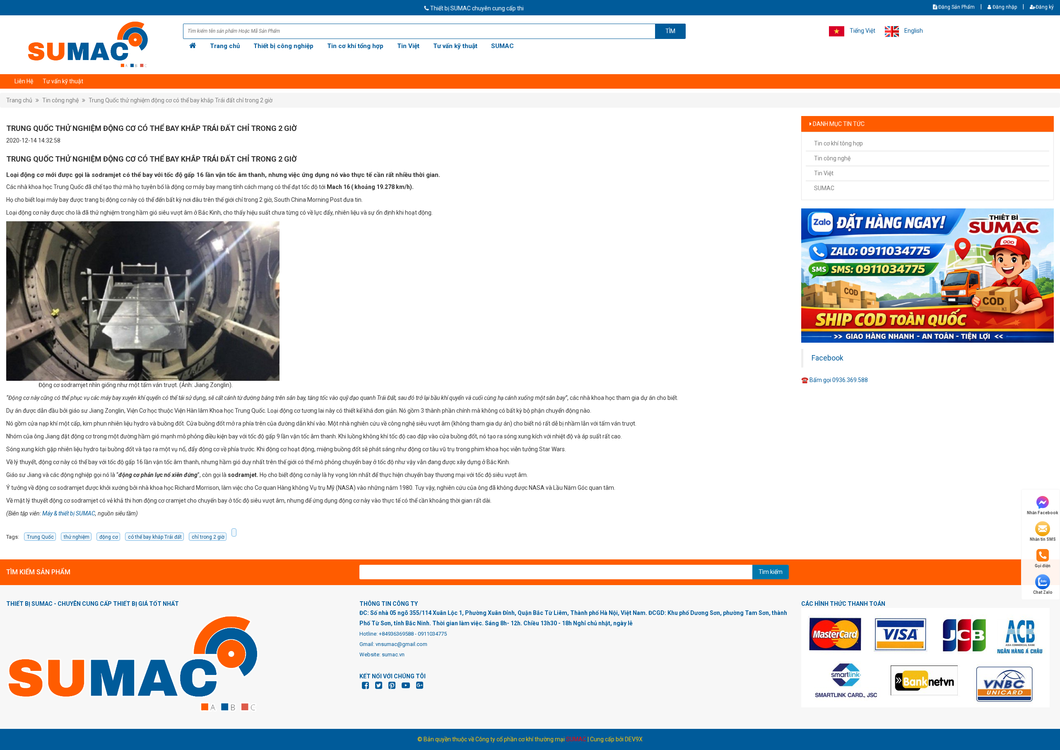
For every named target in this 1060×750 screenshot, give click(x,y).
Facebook (827, 358)
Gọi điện (1042, 566)
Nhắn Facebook (1042, 512)
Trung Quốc (40, 537)
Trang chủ (225, 46)
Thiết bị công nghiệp (283, 46)
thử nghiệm (76, 537)
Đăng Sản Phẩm (956, 7)
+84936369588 (396, 634)
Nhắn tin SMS (1043, 539)
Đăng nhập (1004, 7)
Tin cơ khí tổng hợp (355, 46)
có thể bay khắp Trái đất (155, 537)
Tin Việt (408, 46)
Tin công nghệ (60, 100)
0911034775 (432, 634)
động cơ (108, 537)
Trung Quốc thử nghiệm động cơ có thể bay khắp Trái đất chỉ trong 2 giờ (180, 100)
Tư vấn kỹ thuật (455, 46)
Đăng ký (1045, 7)
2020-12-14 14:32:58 (33, 140)
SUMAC (502, 46)
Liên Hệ (23, 81)
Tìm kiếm (771, 572)
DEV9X (634, 739)
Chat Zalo (1043, 592)
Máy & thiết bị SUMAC (68, 513)
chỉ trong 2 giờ (208, 537)
